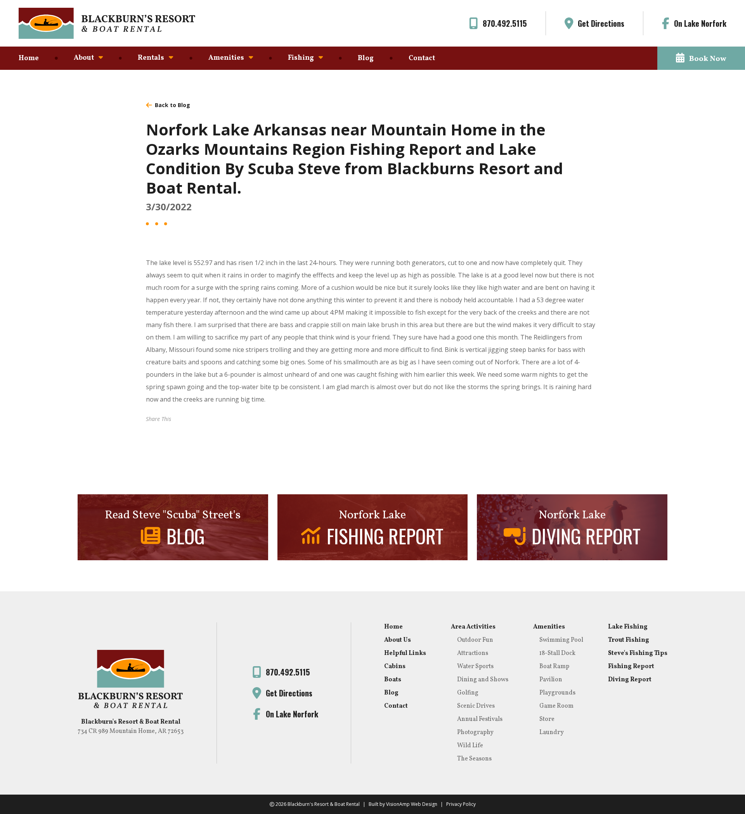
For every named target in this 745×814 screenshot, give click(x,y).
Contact (422, 58)
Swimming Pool (561, 640)
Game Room (556, 706)
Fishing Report (631, 666)
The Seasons (474, 759)
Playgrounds (557, 693)
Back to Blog (172, 105)
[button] (701, 58)
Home (29, 58)
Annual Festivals (479, 719)
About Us (397, 640)
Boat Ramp (554, 666)
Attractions (472, 653)
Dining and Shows (482, 679)
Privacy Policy (461, 804)
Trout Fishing (628, 640)
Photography (475, 732)
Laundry (551, 732)
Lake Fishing (628, 627)
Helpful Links (405, 653)
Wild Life (470, 745)
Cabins (394, 666)
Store (546, 719)
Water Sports (475, 666)
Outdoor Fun (475, 640)
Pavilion (550, 679)
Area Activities (473, 627)
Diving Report (629, 679)
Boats (392, 679)
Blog (366, 58)
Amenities (549, 627)
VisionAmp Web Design (411, 804)
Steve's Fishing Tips (637, 653)
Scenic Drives (476, 706)
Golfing (467, 693)
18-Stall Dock (557, 653)
